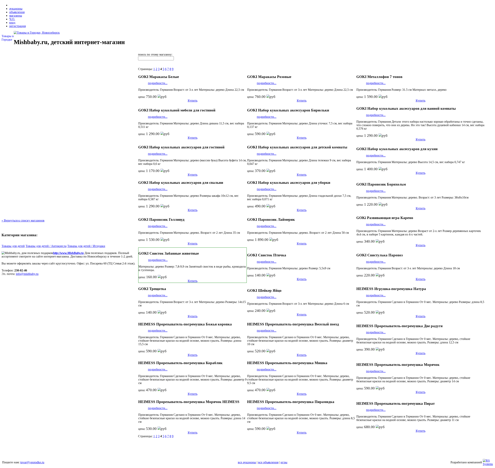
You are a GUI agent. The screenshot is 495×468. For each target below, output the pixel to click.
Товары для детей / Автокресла (46, 246)
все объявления (268, 462)
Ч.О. (12, 19)
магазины (15, 15)
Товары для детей (13, 246)
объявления (17, 12)
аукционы (15, 8)
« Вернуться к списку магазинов (23, 220)
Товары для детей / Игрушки (86, 246)
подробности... (157, 83)
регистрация (17, 26)
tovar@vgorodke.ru (32, 462)
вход (12, 22)
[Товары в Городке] (37, 32)
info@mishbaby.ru (27, 273)
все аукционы (247, 462)
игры (284, 462)
